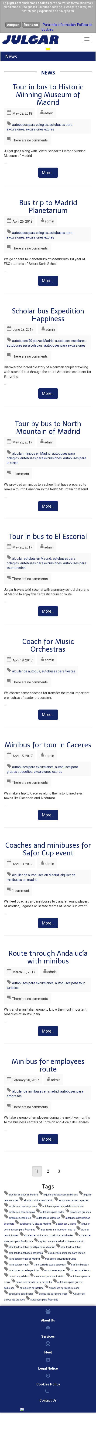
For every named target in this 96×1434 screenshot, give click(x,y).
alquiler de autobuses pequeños (26, 1253)
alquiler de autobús (26, 671)
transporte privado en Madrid (24, 1259)
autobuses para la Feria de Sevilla (34, 1282)
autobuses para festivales (44, 1299)
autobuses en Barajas (48, 1218)
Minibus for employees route (48, 1065)
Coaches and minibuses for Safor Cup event (48, 849)
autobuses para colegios (30, 125)
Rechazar (31, 25)
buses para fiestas (81, 1270)
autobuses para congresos (53, 1294)
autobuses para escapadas (73, 1200)
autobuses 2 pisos (66, 1224)
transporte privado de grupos (60, 1259)
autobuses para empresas (23, 1206)
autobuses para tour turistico (49, 1276)
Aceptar (13, 25)
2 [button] (48, 1171)
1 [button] (37, 1171)
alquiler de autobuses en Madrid (35, 875)
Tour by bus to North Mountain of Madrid (48, 428)
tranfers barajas (80, 1264)
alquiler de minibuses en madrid (35, 1091)
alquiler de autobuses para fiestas (66, 1253)
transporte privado (18, 1264)
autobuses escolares (70, 341)
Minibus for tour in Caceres (48, 745)
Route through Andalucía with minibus (48, 957)
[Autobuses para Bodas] (48, 1410)
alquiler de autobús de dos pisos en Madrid (61, 1241)
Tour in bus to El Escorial (48, 536)
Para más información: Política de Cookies (66, 27)
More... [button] (48, 172)
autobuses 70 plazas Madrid (33, 341)
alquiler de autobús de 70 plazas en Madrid (32, 1247)
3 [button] (59, 1171)
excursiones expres (40, 129)
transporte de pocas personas (50, 1264)
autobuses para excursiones (65, 345)
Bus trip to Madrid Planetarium (48, 207)
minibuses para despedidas (24, 1270)
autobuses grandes (80, 1212)
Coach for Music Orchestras (48, 645)
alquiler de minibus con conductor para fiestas (49, 1235)
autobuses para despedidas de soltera (63, 1206)
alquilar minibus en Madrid (31, 453)
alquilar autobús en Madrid (31, 558)
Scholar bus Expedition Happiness (48, 315)
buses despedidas (19, 1276)
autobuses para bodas (52, 1212)
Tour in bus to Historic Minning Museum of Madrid (48, 95)
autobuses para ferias (32, 1288)
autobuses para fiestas (58, 671)
